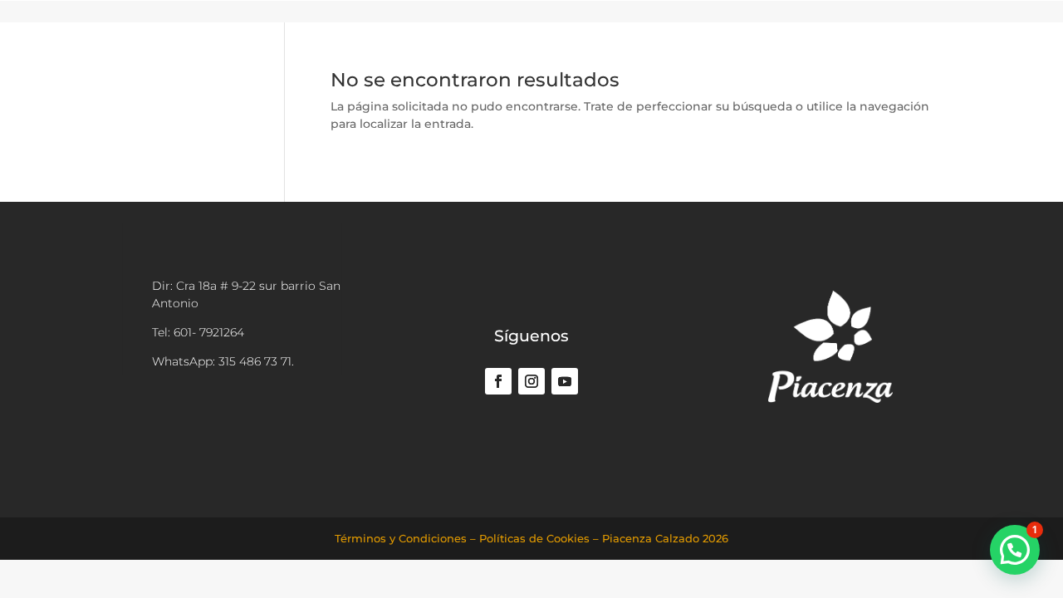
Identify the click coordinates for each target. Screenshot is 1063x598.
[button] (1015, 550)
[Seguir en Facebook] (498, 381)
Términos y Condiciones (401, 538)
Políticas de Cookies (534, 538)
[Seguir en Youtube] (564, 381)
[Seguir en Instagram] (531, 381)
